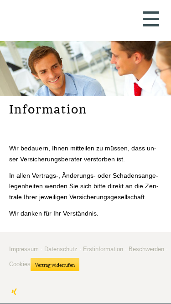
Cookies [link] (20, 264)
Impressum (24, 249)
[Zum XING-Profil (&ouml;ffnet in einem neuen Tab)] (14, 292)
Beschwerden (146, 249)
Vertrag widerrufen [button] (55, 265)
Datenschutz (61, 249)
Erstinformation (103, 249)
